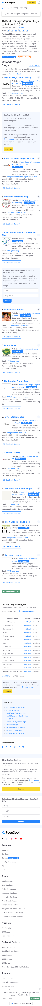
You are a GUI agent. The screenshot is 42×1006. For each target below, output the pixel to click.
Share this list (8, 743)
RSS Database (7, 881)
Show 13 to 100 (12, 591)
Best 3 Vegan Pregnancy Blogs (16, 713)
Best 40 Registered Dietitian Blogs (17, 716)
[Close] (41, 989)
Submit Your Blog (9, 57)
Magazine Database (9, 893)
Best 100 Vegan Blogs (13, 710)
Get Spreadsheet (28, 611)
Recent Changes (8, 986)
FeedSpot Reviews (9, 862)
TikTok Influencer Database (12, 917)
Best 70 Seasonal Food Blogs (15, 727)
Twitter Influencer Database (12, 913)
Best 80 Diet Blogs (12, 724)
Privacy (4, 866)
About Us (5, 850)
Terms (4, 870)
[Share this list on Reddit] (19, 30)
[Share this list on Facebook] (8, 30)
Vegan (8, 8)
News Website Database (11, 905)
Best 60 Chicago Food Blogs (15, 707)
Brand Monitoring (8, 947)
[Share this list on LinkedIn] (16, 30)
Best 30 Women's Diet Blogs (15, 719)
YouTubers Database (10, 901)
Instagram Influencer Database (13, 909)
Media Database (8, 936)
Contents (21, 27)
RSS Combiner (7, 959)
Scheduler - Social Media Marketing (15, 967)
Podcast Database (9, 889)
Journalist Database (9, 897)
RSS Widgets (7, 955)
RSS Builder (6, 963)
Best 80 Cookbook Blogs (14, 730)
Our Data (5, 854)
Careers (10, 858)
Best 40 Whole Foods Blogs (15, 733)
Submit (7, 301)
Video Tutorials (7, 978)
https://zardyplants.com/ (28, 349)
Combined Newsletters (10, 951)
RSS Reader (6, 932)
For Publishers (7, 928)
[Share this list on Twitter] (12, 30)
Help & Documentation (10, 982)
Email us (8, 149)
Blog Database (7, 885)
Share (4, 30)
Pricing (32, 3)
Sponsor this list (24, 57)
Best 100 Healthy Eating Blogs (16, 722)
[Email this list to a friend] (23, 30)
